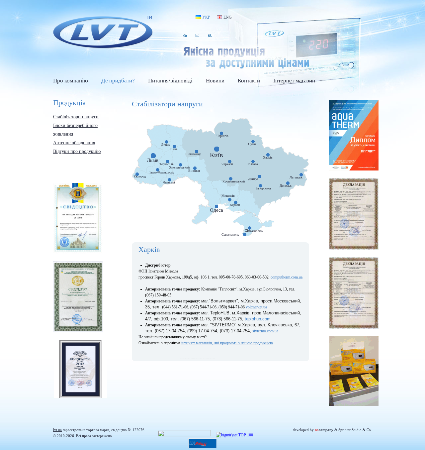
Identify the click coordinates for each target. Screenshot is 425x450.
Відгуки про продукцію (77, 151)
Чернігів (222, 136)
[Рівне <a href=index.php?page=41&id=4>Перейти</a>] (174, 146)
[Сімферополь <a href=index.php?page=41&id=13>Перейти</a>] (249, 228)
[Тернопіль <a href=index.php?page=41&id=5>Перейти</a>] (167, 161)
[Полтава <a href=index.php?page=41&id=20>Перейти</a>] (253, 161)
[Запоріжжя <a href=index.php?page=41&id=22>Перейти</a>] (260, 185)
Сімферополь (254, 230)
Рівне (173, 149)
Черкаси (227, 164)
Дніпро (253, 179)
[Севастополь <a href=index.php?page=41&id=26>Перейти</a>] (244, 234)
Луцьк (165, 144)
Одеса (216, 210)
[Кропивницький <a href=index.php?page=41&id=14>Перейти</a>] (230, 178)
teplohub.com (258, 318)
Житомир (194, 154)
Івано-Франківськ (161, 172)
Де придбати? (118, 80)
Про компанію (70, 80)
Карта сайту (210, 35)
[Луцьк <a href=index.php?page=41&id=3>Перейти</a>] (166, 142)
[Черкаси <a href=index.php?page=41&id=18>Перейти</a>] (229, 161)
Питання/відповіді (170, 80)
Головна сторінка (185, 35)
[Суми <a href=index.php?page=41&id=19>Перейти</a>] (253, 141)
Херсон (235, 205)
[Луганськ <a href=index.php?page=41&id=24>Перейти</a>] (301, 174)
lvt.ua (103, 33)
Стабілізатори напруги (76, 116)
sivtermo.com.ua (265, 331)
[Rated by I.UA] (184, 435)
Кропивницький (233, 181)
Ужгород (139, 176)
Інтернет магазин (294, 80)
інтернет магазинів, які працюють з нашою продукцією (227, 343)
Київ (216, 155)
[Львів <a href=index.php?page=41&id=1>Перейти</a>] (153, 155)
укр (206, 17)
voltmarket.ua (256, 307)
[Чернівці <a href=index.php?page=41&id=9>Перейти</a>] (169, 179)
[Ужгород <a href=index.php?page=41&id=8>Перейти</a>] (137, 174)
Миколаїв (228, 195)
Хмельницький (179, 167)
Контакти (197, 35)
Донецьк (286, 185)
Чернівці (169, 182)
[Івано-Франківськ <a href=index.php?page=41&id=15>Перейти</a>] (157, 169)
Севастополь (230, 234)
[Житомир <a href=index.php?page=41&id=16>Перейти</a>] (196, 151)
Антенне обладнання (74, 142)
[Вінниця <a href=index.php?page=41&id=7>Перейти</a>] (195, 168)
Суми (252, 144)
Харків (268, 157)
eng (227, 17)
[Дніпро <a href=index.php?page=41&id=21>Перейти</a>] (259, 176)
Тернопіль (166, 164)
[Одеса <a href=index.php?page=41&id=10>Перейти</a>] (216, 206)
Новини (215, 80)
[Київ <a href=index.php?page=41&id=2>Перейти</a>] (216, 149)
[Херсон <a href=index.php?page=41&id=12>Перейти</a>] (235, 202)
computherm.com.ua (286, 277)
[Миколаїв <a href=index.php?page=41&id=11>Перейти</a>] (229, 199)
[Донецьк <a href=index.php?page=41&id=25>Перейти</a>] (288, 183)
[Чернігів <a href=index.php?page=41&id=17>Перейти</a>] (221, 133)
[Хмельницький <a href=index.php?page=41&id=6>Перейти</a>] (180, 165)
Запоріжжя (263, 188)
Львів (152, 160)
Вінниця (194, 170)
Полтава (252, 164)
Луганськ (296, 177)
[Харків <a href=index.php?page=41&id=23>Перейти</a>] (268, 155)
